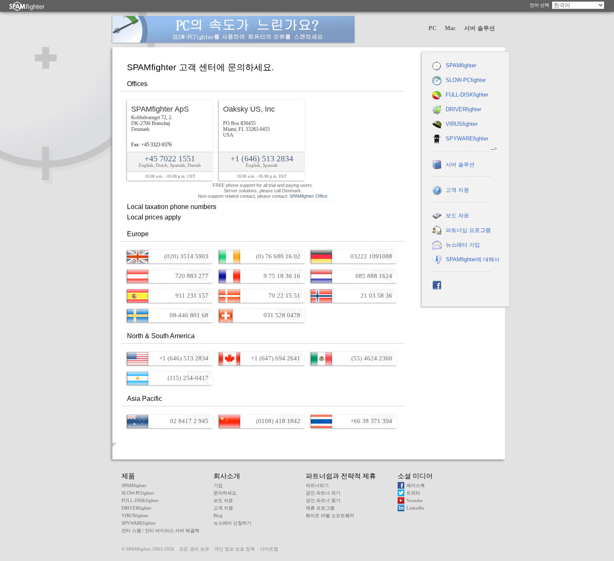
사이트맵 (269, 548)
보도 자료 (457, 215)
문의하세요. (225, 492)
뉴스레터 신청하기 (232, 522)
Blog (218, 515)
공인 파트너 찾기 (323, 500)
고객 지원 (457, 190)
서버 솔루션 (479, 28)
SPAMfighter (461, 65)
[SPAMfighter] (27, 6)
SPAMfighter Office (308, 196)
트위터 (413, 492)
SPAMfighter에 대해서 (473, 259)
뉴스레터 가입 (463, 245)
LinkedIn (415, 507)
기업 (218, 485)
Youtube (414, 500)
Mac (450, 28)
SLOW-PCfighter (466, 80)
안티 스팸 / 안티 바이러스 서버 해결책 (160, 530)
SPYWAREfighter (467, 138)
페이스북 (415, 485)
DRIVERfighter (463, 109)
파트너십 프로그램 (468, 230)
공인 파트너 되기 (323, 492)
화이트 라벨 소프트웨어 (330, 515)
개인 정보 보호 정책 (234, 548)
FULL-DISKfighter (467, 95)
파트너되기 (317, 485)
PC (432, 28)
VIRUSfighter (461, 124)
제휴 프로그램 (320, 507)
